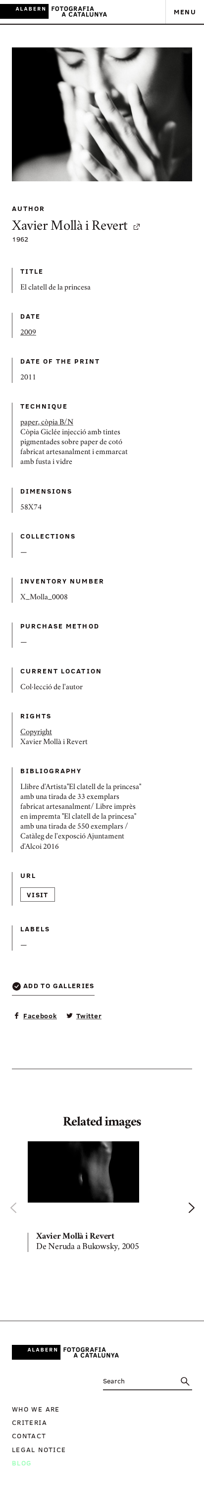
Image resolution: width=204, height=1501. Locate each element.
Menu (185, 11)
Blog (22, 1462)
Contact (29, 1435)
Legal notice (39, 1449)
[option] (102, 1198)
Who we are (36, 1409)
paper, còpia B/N (46, 422)
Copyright (36, 732)
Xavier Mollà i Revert (70, 227)
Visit (38, 894)
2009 (28, 333)
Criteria (29, 1422)
